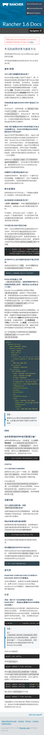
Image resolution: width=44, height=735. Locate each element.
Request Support (34, 13)
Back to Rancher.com (34, 4)
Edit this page (34, 714)
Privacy (28, 721)
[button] (36, 31)
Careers (36, 721)
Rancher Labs (25, 728)
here (32, 42)
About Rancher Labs (9, 721)
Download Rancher (36, 8)
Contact (21, 721)
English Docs (6, 724)
